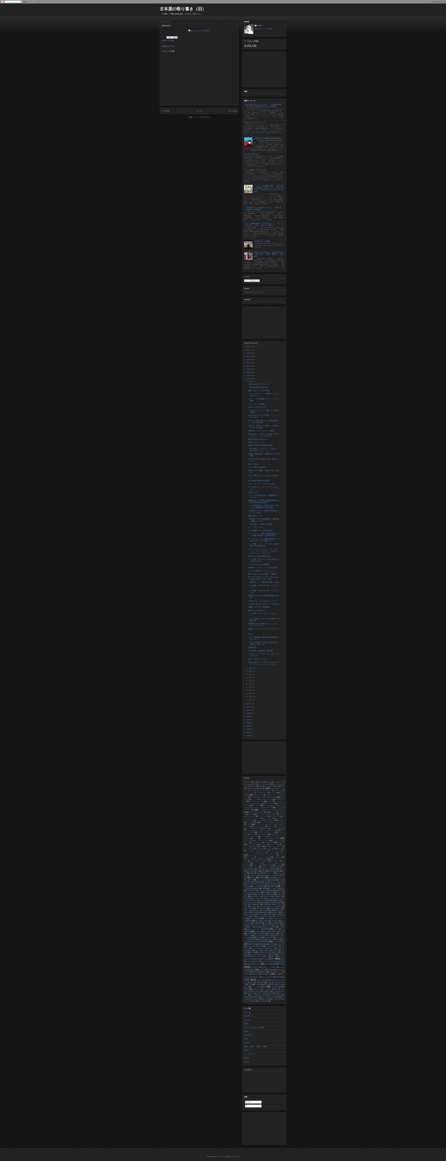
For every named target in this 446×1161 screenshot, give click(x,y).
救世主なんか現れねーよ (257, 610)
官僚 (265, 880)
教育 (261, 886)
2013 (249, 375)
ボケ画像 (170, 41)
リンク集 (247, 1012)
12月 (251, 381)
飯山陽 (248, 977)
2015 (249, 369)
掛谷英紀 (259, 880)
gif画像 (246, 784)
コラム (250, 814)
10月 (251, 671)
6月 (250, 684)
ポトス (248, 850)
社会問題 (277, 916)
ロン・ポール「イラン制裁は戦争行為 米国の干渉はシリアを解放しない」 (263, 540)
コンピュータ (250, 816)
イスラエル (271, 797)
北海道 (282, 989)
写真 (252, 916)
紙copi (246, 1058)
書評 (257, 921)
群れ (276, 888)
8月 (250, 677)
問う (252, 995)
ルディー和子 (257, 865)
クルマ (273, 812)
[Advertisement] (264, 69)
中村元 (269, 952)
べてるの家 (260, 848)
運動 (251, 873)
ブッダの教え (257, 846)
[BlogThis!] (170, 37)
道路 (268, 961)
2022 (249, 347)
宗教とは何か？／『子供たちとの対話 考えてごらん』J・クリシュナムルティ (263, 663)
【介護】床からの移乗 (262, 241)
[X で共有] (172, 37)
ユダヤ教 (260, 861)
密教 (274, 991)
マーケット (263, 850)
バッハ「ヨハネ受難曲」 (257, 404)
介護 (271, 878)
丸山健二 (273, 882)
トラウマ (273, 836)
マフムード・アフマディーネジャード (262, 855)
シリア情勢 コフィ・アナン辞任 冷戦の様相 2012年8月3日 (263, 545)
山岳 (245, 906)
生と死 (258, 937)
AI (255, 782)
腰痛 (283, 900)
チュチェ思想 (273, 830)
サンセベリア (275, 816)
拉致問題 (279, 999)
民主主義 (281, 991)
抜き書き (266, 974)
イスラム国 (254, 799)
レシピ (278, 865)
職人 (268, 927)
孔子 (259, 896)
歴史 (256, 999)
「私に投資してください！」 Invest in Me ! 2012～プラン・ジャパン (262, 450)
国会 (262, 900)
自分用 (246, 1043)
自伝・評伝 (250, 914)
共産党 (255, 886)
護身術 (253, 896)
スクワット (271, 824)
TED (282, 786)
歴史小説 (265, 999)
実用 (276, 914)
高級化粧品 (252, 647)
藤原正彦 (249, 959)
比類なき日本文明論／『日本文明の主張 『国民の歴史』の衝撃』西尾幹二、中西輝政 (269, 254)
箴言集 (264, 1001)
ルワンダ (268, 865)
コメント (250, 1106)
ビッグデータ (252, 844)
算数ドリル (271, 906)
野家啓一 (259, 995)
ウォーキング (269, 803)
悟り (245, 896)
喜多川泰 (249, 884)
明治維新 (250, 993)
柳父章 (279, 995)
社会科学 (259, 916)
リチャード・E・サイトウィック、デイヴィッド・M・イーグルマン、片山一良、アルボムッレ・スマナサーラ (263, 551)
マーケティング (274, 850)
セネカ (265, 828)
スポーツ (257, 828)
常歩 (251, 927)
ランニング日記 (257, 863)
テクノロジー (262, 834)
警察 (249, 890)
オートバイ (267, 805)
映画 (258, 873)
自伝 (283, 912)
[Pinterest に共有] (176, 37)
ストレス (270, 826)
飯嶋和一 (256, 977)
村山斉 (248, 946)
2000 (249, 732)
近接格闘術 (254, 888)
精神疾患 (252, 939)
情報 (257, 927)
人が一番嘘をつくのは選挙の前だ (260, 530)
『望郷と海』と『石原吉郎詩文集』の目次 (263, 582)
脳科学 (263, 972)
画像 (262, 877)
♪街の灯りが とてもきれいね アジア (262, 601)
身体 (248, 931)
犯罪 (283, 974)
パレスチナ (269, 842)
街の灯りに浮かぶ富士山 (257, 407)
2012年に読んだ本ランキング (255, 122)
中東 (276, 952)
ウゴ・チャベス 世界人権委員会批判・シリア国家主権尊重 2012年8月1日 (263, 534)
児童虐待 (256, 910)
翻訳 (268, 991)
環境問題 (247, 882)
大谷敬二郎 (255, 948)
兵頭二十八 (257, 989)
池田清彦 (275, 950)
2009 (249, 710)
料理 (271, 997)
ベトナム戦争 (270, 848)
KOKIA (253, 786)
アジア (252, 790)
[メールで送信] (167, 37)
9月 (250, 674)
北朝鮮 (248, 991)
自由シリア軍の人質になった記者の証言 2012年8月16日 (262, 421)
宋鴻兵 (271, 944)
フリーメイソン (276, 846)
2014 (249, 372)
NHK (266, 786)
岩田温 (282, 882)
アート (280, 788)
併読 (246, 989)
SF (276, 786)
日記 (281, 967)
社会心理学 (268, 916)
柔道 (273, 918)
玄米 (259, 894)
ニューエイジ (265, 838)
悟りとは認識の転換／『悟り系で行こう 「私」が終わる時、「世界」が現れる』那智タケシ (264, 224)
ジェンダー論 (260, 820)
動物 (282, 959)
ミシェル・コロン (263, 857)
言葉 (271, 894)
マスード (262, 853)
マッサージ (272, 853)
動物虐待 (256, 961)
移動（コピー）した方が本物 (258, 390)
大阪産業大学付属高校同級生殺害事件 (267, 138)
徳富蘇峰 (274, 961)
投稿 (249, 1102)
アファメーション (249, 792)
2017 (249, 363)
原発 (252, 894)
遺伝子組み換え (252, 871)
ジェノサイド (267, 818)
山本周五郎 (262, 906)
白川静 (246, 974)
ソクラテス (274, 828)
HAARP (253, 784)
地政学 (248, 950)
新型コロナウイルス (254, 929)
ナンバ (255, 838)
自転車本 (275, 912)
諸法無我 (265, 921)
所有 (283, 918)
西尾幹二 (270, 939)
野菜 (265, 995)
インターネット (266, 799)
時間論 (269, 910)
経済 (282, 888)
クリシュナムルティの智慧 (254, 1027)
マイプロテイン (250, 1054)
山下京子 (279, 904)
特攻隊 (281, 961)
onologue (247, 1020)
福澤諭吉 (276, 982)
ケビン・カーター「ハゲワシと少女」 (262, 484)
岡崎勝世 (263, 875)
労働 (273, 999)
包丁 (265, 989)
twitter (262, 788)
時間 (263, 910)
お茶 (249, 807)
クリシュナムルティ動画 (258, 812)
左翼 (279, 902)
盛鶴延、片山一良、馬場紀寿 (258, 607)
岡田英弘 (271, 875)
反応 (276, 974)
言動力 (246, 1023)
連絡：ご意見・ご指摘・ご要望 (255, 1046)
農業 (271, 972)
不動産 (278, 980)
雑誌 (251, 904)
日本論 (270, 970)
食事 (273, 927)
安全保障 (275, 867)
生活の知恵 (269, 937)
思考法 (279, 906)
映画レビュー (268, 873)
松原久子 (277, 925)
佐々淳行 (254, 902)
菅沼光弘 (272, 933)
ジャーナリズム (265, 822)
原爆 (245, 894)
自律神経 (269, 914)
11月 (250, 668)
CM (281, 782)
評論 (266, 980)
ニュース (275, 838)
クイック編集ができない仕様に (255, 170)
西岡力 (262, 939)
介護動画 (279, 877)
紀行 (263, 884)
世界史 (267, 935)
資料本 (272, 908)
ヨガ (267, 861)
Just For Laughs (264, 784)
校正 (280, 896)
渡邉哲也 (254, 956)
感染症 (272, 880)
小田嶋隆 (275, 923)
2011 (249, 704)
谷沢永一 (271, 948)
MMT (260, 786)
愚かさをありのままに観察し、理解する (262, 574)
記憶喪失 (270, 884)
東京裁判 (281, 956)
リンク (246, 865)
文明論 (278, 987)
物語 (266, 984)
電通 (247, 956)
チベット (264, 830)
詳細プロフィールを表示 (264, 29)
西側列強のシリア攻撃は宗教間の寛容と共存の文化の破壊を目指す (263, 501)
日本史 (262, 970)
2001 (249, 729)
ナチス (246, 838)
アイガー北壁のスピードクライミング (262, 571)
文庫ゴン (254, 986)
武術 (251, 982)
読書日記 (278, 963)
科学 (253, 877)
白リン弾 (279, 972)
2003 (249, 723)
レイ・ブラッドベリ (255, 527)
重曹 (278, 918)
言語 (265, 894)
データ (252, 834)
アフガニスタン (262, 792)
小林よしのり (257, 925)
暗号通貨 (251, 869)
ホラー (255, 850)
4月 (250, 690)
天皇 (272, 954)
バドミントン (257, 842)
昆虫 (247, 902)
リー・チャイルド (269, 863)
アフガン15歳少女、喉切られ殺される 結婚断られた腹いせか (263, 643)
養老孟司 (254, 997)
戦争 (282, 941)
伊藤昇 (259, 869)
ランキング (275, 861)
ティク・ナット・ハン (266, 832)
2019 (249, 356)
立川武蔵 (264, 997)
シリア (248, 824)
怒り (266, 956)
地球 (278, 948)
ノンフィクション (262, 840)
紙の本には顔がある (251, 154)
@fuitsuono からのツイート (254, 292)
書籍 (248, 921)
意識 (274, 869)
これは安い (272, 814)
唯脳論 (246, 997)
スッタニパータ (258, 826)
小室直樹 (257, 923)
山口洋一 (253, 906)
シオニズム (270, 820)
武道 (269, 982)
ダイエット (249, 830)
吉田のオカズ (253, 492)
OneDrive (247, 1035)
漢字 (280, 880)
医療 (270, 871)
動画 (271, 958)
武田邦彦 (260, 982)
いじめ (261, 797)
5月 (250, 687)
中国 (253, 952)
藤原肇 (257, 959)
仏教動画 (259, 984)
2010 (249, 707)
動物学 (248, 961)
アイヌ (246, 790)
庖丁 (270, 989)
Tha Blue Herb (252, 788)
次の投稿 (166, 111)
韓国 (266, 882)
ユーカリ (252, 861)
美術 (271, 977)
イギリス (254, 797)
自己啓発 (255, 912)
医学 (263, 871)
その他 (282, 828)
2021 (249, 350)
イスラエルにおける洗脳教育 (258, 564)
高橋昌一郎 (270, 898)
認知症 (255, 972)
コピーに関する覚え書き (257, 467)
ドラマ (280, 836)
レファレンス (266, 867)
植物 (263, 927)
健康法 (278, 890)
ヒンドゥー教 (274, 844)
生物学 (277, 937)
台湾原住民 (275, 946)
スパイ (249, 828)
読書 (267, 964)
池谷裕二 (266, 950)
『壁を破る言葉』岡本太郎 (258, 387)
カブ (254, 807)
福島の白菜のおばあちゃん (258, 439)
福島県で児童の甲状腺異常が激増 (260, 445)
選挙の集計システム (255, 516)
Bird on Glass (253, 464)
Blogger (268, 782)
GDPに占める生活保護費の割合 (259, 556)
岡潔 (245, 875)
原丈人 (279, 892)
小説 (266, 923)
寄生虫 (257, 884)
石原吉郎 (255, 942)
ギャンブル (279, 807)
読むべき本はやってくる (257, 659)
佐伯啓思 (272, 902)
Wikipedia (273, 788)
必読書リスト (249, 1016)
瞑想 (253, 1001)
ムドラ (256, 859)
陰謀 (277, 871)
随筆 (258, 933)
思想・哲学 (248, 908)
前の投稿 (233, 111)
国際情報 (269, 900)
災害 (245, 904)
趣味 (251, 918)
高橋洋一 (278, 898)
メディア (263, 859)
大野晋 (263, 948)
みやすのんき (248, 859)
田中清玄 (281, 954)
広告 (274, 896)
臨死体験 (250, 999)
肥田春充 (264, 977)
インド (269, 801)
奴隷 (261, 956)
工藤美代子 (267, 896)
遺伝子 (282, 869)
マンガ (282, 855)
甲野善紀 (247, 898)
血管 (264, 890)
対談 (260, 946)
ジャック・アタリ (278, 822)
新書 (266, 929)
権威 (265, 892)
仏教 (250, 984)
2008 (249, 713)
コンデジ (281, 814)
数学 (263, 933)
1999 (249, 735)
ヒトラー (264, 844)
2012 (249, 379)
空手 (271, 888)
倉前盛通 (262, 944)
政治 (250, 937)
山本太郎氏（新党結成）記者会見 (260, 650)
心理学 (281, 927)
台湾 (267, 946)
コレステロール (261, 814)
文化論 (280, 984)
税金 (277, 939)
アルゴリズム (258, 795)
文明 (272, 986)
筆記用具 (259, 980)
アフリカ (273, 792)
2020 (249, 353)
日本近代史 (249, 970)
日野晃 (278, 970)
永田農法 (279, 873)
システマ (281, 820)
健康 (270, 890)
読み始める (253, 964)
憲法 (258, 892)
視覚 (258, 908)
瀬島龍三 (277, 935)
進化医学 (258, 931)
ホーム (199, 111)
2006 (249, 716)
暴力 (276, 989)
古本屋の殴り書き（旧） (183, 8)
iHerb (246, 1050)
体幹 (254, 946)
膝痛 (277, 977)
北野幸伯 (257, 991)
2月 (250, 697)
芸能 (259, 890)
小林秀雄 (268, 925)
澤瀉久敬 (246, 1001)
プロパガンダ (248, 848)
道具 (263, 961)
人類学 (250, 933)
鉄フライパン (263, 954)
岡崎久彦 (253, 875)
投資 (273, 956)
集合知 (266, 918)
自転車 (265, 912)
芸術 (254, 890)
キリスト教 (249, 810)
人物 (282, 931)
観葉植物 (256, 882)
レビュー (255, 867)
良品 (276, 997)
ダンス (257, 830)
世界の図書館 (259, 935)
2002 (249, 726)
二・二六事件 (271, 967)
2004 (249, 720)
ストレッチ (280, 826)
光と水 (250, 634)
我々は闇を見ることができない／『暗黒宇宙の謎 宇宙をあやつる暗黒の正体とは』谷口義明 (264, 105)
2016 (249, 366)
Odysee (247, 1062)
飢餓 (276, 884)
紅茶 (254, 898)
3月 (250, 693)
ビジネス (280, 842)
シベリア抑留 (252, 822)
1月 (250, 700)
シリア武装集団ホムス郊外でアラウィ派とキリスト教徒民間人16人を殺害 (263, 506)
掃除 (277, 944)
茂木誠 (269, 993)
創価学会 (251, 944)
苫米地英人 (255, 967)
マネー (281, 853)
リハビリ (279, 863)
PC (271, 786)
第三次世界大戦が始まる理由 (258, 481)
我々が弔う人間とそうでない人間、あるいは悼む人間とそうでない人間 (263, 578)
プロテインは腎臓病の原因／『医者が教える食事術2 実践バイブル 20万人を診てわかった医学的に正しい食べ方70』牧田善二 (269, 188)
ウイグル (258, 803)
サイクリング (262, 816)
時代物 (278, 910)
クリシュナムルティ (275, 810)
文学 (246, 987)
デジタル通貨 (265, 836)
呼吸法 (279, 894)
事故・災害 (248, 910)
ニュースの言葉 (248, 840)
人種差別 (274, 931)
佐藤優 (262, 902)
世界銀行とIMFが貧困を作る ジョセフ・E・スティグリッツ (263, 625)
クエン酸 (261, 810)
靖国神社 (272, 995)
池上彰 (257, 950)
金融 (264, 888)
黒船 (277, 900)
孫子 (282, 944)
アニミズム (278, 790)
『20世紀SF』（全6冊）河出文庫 (260, 524)
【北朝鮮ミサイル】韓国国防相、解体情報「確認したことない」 (263, 520)
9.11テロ (247, 782)
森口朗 (276, 929)
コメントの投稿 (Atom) (201, 117)
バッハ (246, 842)
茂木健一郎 (260, 993)
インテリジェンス (256, 801)
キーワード (268, 808)
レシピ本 (246, 867)
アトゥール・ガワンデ (264, 790)
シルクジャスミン (260, 824)
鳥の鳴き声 (253, 954)
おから (275, 805)
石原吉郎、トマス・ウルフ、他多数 (261, 431)
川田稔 (276, 941)
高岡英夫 (261, 898)
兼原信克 (246, 892)
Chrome (276, 782)
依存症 (267, 869)
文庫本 (262, 987)
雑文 (257, 904)
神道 (283, 929)
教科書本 (271, 886)
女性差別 (274, 921)
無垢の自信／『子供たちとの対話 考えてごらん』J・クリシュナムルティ (263, 435)
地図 (283, 948)
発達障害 (255, 974)
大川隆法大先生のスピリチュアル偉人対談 (263, 604)
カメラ (259, 807)
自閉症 (260, 914)
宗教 (257, 918)
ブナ (267, 846)
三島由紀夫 (267, 904)
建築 (253, 892)
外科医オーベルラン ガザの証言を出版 (262, 567)
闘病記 (264, 959)
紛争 (273, 984)
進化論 (265, 931)
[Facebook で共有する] (174, 37)
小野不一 (260, 26)
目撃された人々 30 (255, 442)
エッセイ (256, 805)
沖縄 (278, 875)
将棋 (249, 923)
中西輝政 (262, 952)
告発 (255, 900)
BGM (260, 782)
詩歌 (264, 908)
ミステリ (277, 857)
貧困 (273, 980)
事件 (279, 908)
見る (271, 892)
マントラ (250, 857)
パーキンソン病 (277, 840)
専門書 (264, 941)
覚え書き (248, 880)
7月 (250, 681)
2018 (249, 360)
